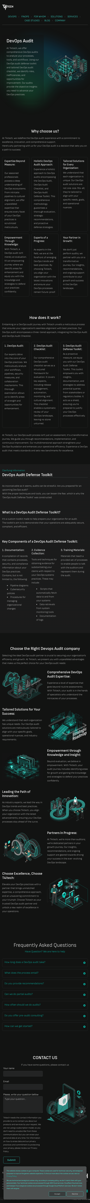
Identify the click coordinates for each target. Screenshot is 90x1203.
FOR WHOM (40, 16)
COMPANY (60, 20)
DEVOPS (12, 16)
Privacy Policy (11, 1176)
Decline (75, 1194)
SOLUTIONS (57, 16)
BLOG (47, 20)
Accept (57, 1194)
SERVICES (73, 16)
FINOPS (25, 16)
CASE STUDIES (32, 20)
